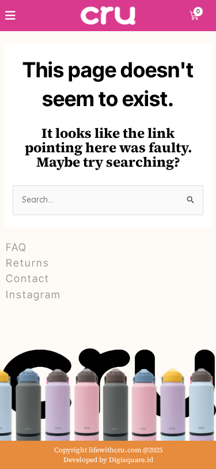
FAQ (16, 247)
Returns (28, 263)
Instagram (33, 294)
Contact (28, 278)
